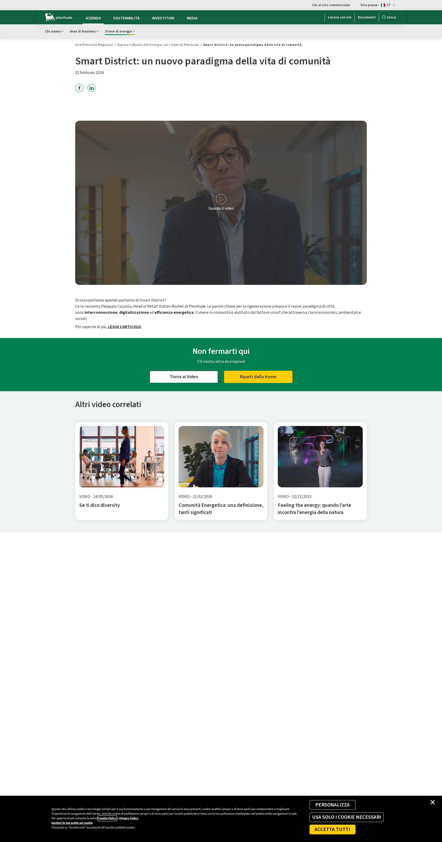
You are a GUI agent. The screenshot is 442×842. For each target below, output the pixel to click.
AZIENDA (93, 18)
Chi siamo (53, 31)
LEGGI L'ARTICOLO (124, 327)
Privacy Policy (128, 818)
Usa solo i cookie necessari (346, 817)
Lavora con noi (339, 17)
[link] (94, 45)
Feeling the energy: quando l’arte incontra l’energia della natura (314, 509)
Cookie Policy (107, 818)
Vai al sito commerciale (331, 5)
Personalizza (332, 805)
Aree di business (83, 31)
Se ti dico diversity (99, 505)
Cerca (391, 17)
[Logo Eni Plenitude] (58, 17)
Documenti (367, 17)
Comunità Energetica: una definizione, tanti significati (221, 509)
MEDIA (192, 18)
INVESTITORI (163, 18)
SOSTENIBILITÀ (126, 18)
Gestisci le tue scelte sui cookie (72, 823)
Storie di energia (118, 31)
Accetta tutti (332, 829)
